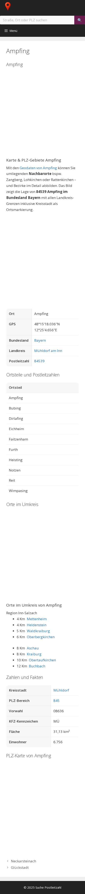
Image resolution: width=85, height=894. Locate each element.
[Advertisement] (42, 115)
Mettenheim (37, 618)
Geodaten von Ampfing (38, 167)
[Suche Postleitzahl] (11, 6)
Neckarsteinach (23, 861)
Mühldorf (61, 690)
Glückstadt (20, 867)
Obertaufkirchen (42, 660)
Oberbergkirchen (41, 636)
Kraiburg (34, 654)
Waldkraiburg (38, 630)
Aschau (33, 648)
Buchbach (37, 666)
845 (56, 700)
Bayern (40, 340)
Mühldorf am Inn (48, 350)
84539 (39, 361)
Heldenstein (36, 624)
